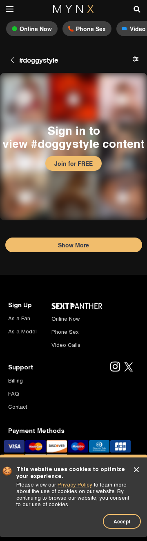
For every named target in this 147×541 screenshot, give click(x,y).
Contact (17, 407)
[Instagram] (114, 367)
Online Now (65, 319)
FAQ (13, 394)
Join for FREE (73, 163)
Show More (73, 245)
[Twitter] (128, 367)
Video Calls (65, 345)
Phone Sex (65, 332)
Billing (15, 381)
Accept (122, 521)
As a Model (22, 331)
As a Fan (19, 318)
